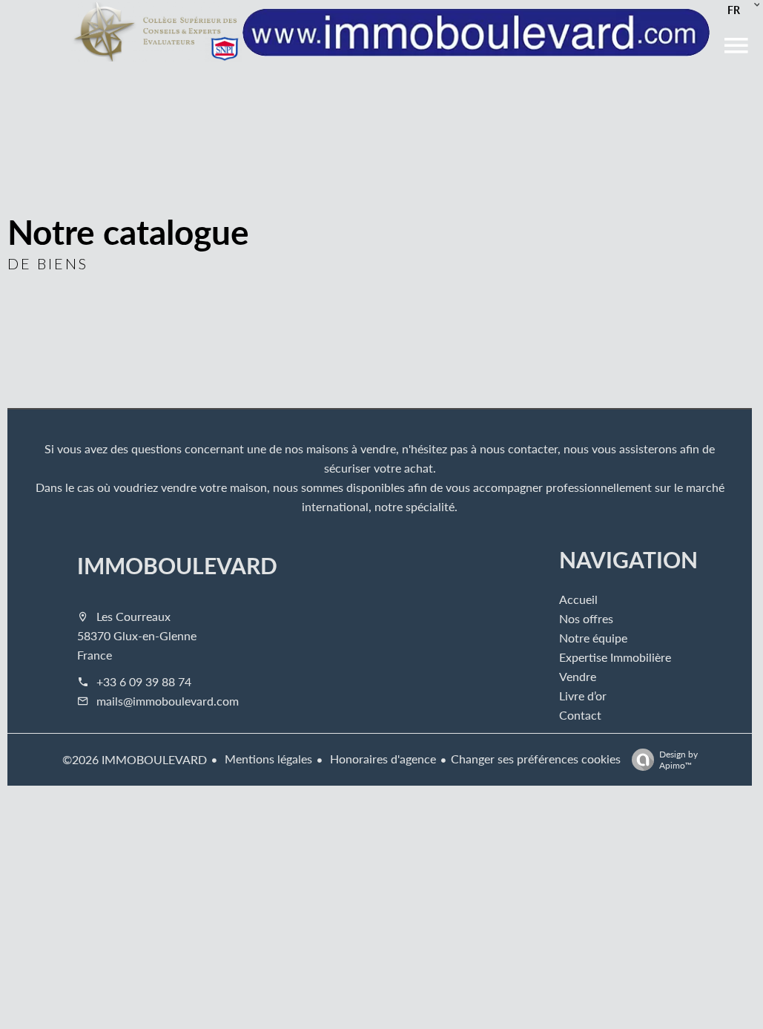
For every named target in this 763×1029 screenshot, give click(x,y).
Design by (678, 759)
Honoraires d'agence (381, 758)
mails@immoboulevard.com (167, 700)
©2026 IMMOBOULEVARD (134, 759)
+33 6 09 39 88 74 (143, 681)
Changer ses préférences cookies (536, 758)
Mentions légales (267, 758)
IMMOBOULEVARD (177, 565)
